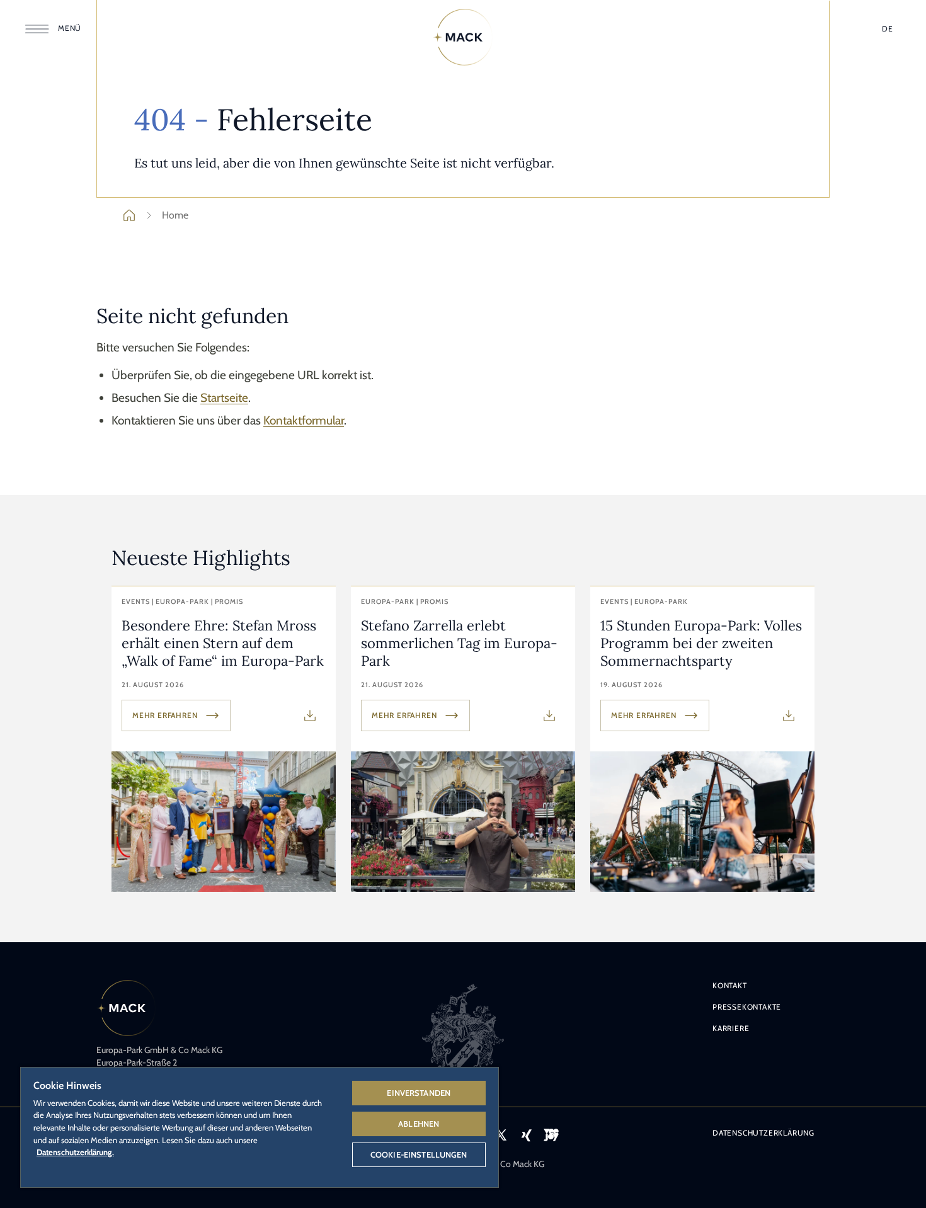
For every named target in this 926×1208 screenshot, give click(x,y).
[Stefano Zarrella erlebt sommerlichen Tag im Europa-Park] (463, 739)
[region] (259, 1127)
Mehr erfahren (164, 715)
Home (175, 215)
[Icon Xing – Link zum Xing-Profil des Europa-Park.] (526, 1134)
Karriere (730, 1028)
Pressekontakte (746, 1006)
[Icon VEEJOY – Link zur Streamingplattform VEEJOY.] (551, 1135)
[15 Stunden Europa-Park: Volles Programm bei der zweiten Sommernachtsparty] (702, 739)
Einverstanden (418, 1093)
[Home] (463, 37)
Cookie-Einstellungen (418, 1154)
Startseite (224, 397)
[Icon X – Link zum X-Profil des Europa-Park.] (500, 1134)
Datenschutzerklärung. (75, 1152)
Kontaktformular (303, 420)
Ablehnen (418, 1124)
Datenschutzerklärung (763, 1132)
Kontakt (729, 985)
